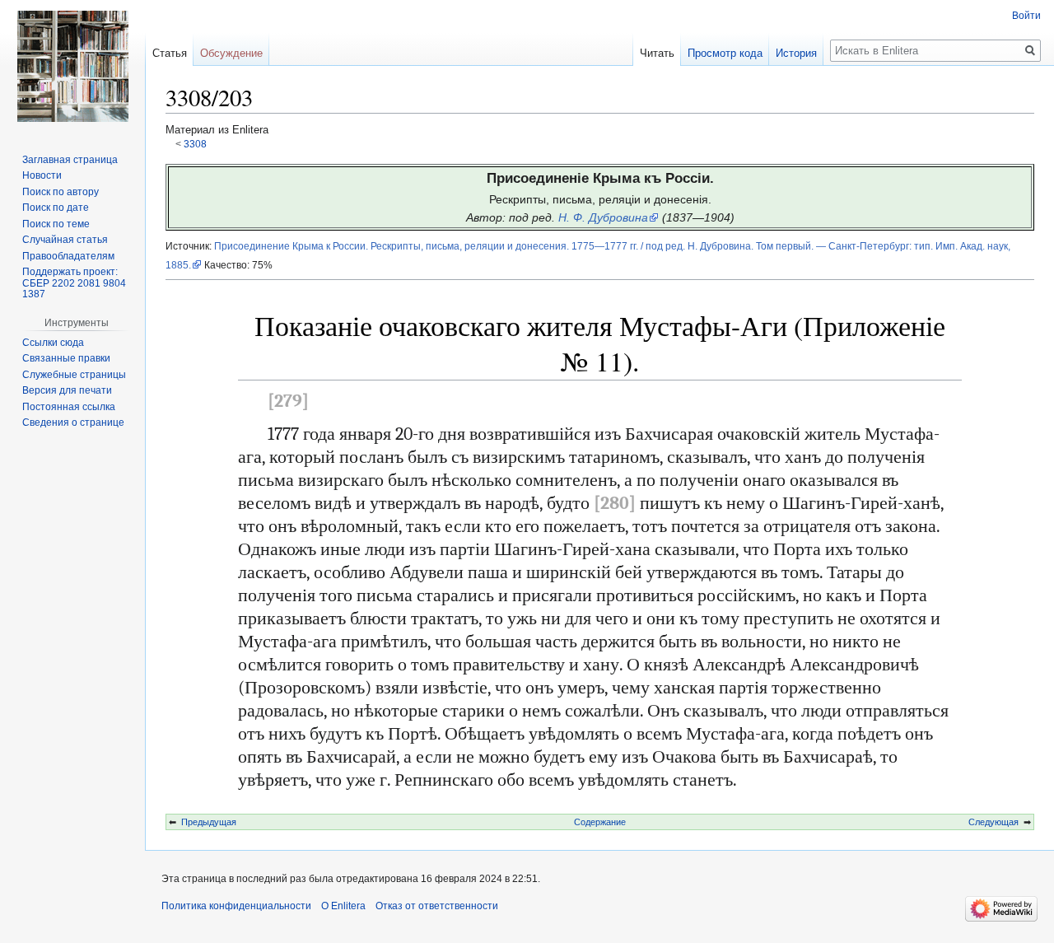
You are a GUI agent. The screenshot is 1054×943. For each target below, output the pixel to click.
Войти (1026, 15)
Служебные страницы (74, 374)
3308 (195, 143)
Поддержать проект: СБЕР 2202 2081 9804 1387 (74, 283)
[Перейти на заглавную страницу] (72, 66)
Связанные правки (66, 358)
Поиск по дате (55, 207)
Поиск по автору (60, 192)
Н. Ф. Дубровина (603, 217)
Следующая (993, 822)
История (796, 53)
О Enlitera (343, 906)
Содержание (600, 822)
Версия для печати (67, 390)
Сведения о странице (73, 422)
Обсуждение (231, 53)
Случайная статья (65, 239)
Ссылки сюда (53, 342)
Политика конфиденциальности (236, 906)
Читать (657, 53)
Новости (42, 175)
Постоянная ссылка (68, 407)
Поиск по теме (56, 224)
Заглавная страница (70, 160)
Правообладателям (68, 256)
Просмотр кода (725, 53)
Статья (169, 53)
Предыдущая (208, 822)
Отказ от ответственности (436, 906)
